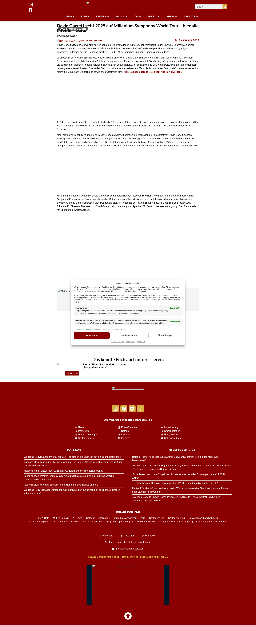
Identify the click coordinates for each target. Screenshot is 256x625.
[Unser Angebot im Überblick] (58, 16)
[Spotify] (132, 408)
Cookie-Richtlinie (117, 342)
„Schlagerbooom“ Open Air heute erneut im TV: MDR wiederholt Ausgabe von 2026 (175, 483)
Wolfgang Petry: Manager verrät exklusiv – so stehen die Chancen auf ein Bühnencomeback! (72, 457)
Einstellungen (165, 335)
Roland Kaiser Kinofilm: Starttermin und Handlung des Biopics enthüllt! (61, 484)
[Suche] (225, 6)
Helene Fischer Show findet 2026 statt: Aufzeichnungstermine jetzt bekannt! (63, 471)
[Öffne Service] (197, 16)
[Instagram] (115, 408)
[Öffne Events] (108, 16)
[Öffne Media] (158, 16)
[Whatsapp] (140, 408)
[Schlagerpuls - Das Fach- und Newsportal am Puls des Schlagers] (128, 7)
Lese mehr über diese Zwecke (114, 329)
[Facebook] (123, 408)
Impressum (141, 342)
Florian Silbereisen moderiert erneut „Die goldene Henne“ (104, 366)
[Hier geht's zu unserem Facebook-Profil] (31, 10)
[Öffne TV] (140, 16)
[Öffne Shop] (176, 16)
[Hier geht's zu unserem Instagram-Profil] (31, 5)
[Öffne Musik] (126, 16)
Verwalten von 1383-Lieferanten (89, 329)
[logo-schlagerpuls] (128, 394)
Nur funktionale (129, 335)
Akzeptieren (91, 335)
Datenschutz (130, 342)
